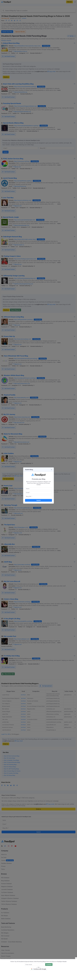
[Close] (51, 470)
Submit (38, 500)
